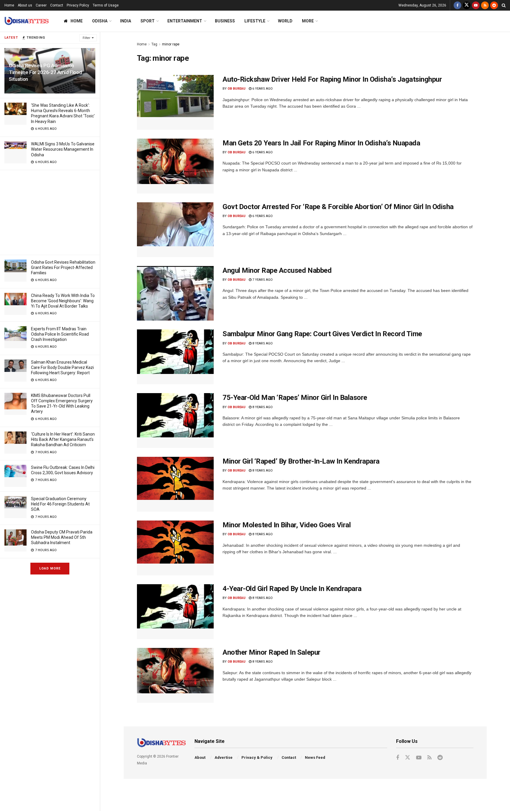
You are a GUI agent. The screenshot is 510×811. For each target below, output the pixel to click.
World (285, 21)
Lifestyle (254, 21)
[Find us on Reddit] (494, 5)
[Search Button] (504, 5)
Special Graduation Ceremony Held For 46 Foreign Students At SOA (60, 504)
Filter (86, 38)
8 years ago (262, 343)
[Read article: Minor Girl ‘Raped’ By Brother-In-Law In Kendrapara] (175, 484)
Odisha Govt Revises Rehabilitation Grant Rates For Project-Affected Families (63, 267)
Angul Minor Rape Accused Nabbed (277, 270)
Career (41, 5)
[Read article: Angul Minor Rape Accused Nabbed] (175, 293)
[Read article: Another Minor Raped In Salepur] (175, 675)
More (308, 21)
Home (9, 5)
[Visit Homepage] (26, 21)
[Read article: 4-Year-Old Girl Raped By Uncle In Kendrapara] (175, 611)
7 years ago (262, 280)
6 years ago (262, 89)
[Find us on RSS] (485, 5)
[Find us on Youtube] (476, 5)
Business (225, 21)
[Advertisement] (50, 211)
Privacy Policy (78, 5)
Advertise (224, 757)
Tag (154, 44)
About (199, 757)
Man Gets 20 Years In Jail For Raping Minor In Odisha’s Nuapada (321, 143)
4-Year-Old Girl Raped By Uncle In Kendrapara (292, 589)
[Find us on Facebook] (457, 5)
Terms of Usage (106, 5)
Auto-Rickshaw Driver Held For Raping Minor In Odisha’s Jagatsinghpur (332, 79)
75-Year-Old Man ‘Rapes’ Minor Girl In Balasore (295, 397)
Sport (147, 21)
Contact (56, 5)
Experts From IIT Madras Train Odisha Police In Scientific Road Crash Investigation (60, 334)
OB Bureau (237, 89)
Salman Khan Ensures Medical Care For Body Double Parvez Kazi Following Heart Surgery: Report (62, 367)
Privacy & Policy (256, 757)
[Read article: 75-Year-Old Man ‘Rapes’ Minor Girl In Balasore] (175, 420)
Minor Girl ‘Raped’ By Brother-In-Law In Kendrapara (301, 461)
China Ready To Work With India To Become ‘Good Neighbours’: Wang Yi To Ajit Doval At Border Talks (63, 300)
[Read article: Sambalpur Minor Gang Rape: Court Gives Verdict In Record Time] (175, 356)
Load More (50, 568)
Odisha (99, 21)
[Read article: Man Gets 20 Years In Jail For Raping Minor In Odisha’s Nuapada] (175, 166)
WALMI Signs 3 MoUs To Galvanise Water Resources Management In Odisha (62, 149)
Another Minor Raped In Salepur (272, 652)
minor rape (170, 44)
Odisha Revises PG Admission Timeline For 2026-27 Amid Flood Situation (45, 72)
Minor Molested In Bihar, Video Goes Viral (287, 525)
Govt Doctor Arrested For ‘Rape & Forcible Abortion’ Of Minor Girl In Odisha (338, 207)
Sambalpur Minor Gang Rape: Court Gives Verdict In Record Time (322, 334)
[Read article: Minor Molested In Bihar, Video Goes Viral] (175, 548)
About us (25, 5)
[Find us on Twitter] (466, 5)
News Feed (315, 757)
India (125, 21)
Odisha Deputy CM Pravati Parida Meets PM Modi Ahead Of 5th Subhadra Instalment (61, 537)
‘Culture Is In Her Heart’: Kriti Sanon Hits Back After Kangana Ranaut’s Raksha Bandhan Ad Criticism (63, 439)
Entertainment (184, 21)
